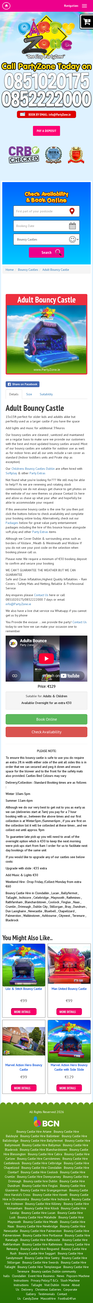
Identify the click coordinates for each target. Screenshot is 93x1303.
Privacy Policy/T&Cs (44, 1280)
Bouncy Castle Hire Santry (42, 1258)
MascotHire (48, 1298)
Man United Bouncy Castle (69, 989)
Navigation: (71, 6)
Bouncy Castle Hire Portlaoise (43, 1235)
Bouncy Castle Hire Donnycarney (39, 1177)
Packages (12, 523)
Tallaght (36, 1285)
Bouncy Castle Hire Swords (40, 1262)
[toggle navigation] (84, 6)
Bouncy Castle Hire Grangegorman (44, 1190)
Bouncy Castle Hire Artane (33, 1131)
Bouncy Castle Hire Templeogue (39, 1267)
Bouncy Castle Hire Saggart (37, 1253)
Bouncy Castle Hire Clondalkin (41, 1168)
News (60, 1276)
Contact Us (41, 595)
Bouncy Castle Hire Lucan (38, 1213)
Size (29, 394)
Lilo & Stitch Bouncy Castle (24, 989)
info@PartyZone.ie (18, 604)
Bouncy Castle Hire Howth (50, 1195)
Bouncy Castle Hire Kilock (42, 1208)
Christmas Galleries (48, 1289)
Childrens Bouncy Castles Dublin (33, 469)
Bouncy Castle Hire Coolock (39, 1172)
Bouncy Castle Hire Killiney (43, 1204)
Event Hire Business (41, 1276)
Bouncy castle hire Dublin (40, 1181)
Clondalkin (19, 1276)
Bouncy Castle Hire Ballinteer (40, 1136)
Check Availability (46, 731)
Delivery (27, 1289)
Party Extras (37, 473)
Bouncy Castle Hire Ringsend (40, 1249)
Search (46, 252)
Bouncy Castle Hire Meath (40, 1222)
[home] (6, 5)
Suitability (46, 394)
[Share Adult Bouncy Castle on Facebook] (46, 384)
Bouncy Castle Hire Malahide (37, 1217)
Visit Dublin (51, 1285)
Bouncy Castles (28, 270)
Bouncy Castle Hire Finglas (40, 1186)
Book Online (46, 719)
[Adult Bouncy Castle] (46, 339)
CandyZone (30, 1298)
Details (14, 394)
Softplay (11, 473)
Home (10, 270)
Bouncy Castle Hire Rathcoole (40, 1240)
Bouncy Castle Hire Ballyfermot (42, 1141)
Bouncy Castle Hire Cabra (45, 1154)
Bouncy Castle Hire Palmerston (41, 1231)
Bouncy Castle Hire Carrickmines (38, 1159)
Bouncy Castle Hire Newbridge (37, 1226)
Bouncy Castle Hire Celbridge (42, 1163)
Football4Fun (67, 1298)
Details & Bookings (23, 1011)
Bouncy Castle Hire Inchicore (50, 1199)
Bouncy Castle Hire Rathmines (42, 1244)
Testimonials (46, 1294)
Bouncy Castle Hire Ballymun (41, 1145)
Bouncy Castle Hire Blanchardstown (43, 1150)
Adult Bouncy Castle (55, 270)
